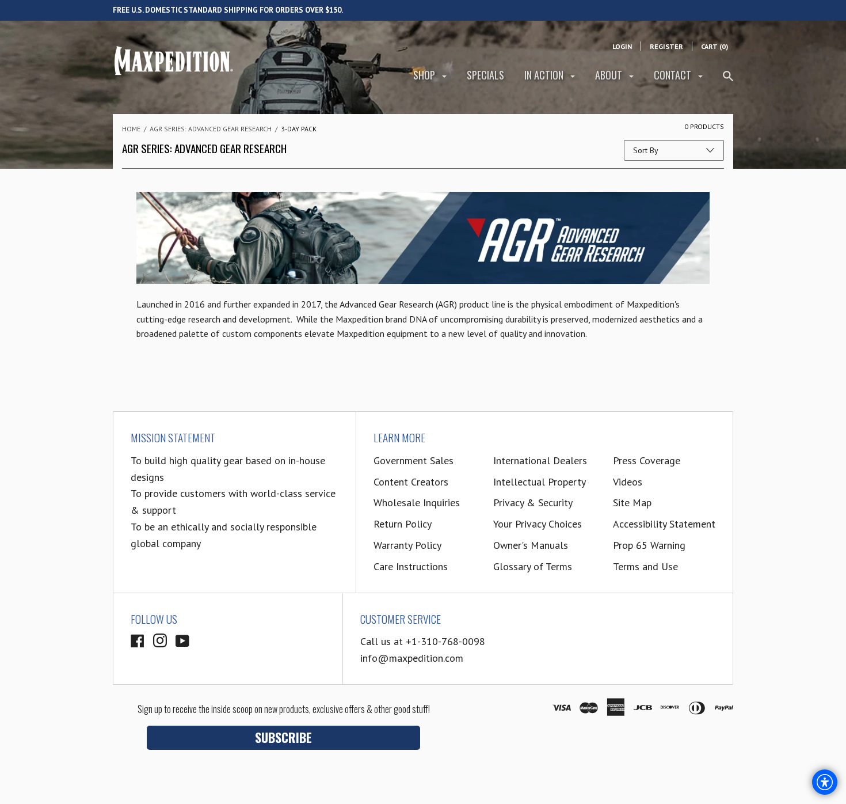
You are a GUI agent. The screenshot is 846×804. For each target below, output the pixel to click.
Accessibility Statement (664, 523)
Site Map (632, 502)
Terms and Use (645, 566)
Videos (627, 481)
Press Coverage (646, 460)
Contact (673, 74)
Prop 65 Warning (649, 545)
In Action (545, 74)
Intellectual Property (539, 481)
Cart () (714, 46)
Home (131, 128)
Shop (425, 74)
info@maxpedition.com (411, 658)
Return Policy (403, 523)
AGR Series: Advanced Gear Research (211, 128)
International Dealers (540, 460)
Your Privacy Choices (537, 523)
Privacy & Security (533, 502)
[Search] (728, 81)
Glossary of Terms (532, 566)
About (609, 74)
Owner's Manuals (530, 545)
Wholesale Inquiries (417, 502)
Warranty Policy (407, 545)
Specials (485, 74)
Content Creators (411, 481)
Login (622, 46)
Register (666, 46)
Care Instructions (411, 566)
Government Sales (414, 460)
